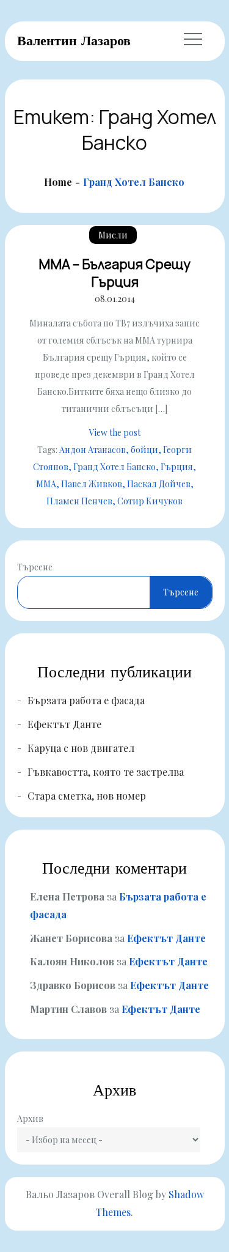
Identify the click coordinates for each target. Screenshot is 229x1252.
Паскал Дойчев (159, 484)
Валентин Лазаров (74, 40)
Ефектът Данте (64, 724)
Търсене (35, 567)
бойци (144, 449)
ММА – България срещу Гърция (114, 273)
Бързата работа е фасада (86, 700)
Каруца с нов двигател (80, 748)
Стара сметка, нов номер (86, 795)
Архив (30, 1118)
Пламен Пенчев (79, 501)
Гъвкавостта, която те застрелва (105, 771)
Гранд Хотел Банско (114, 467)
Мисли (113, 235)
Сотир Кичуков (150, 501)
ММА (46, 484)
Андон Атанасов (92, 449)
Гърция (177, 467)
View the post (114, 432)
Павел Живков (91, 484)
